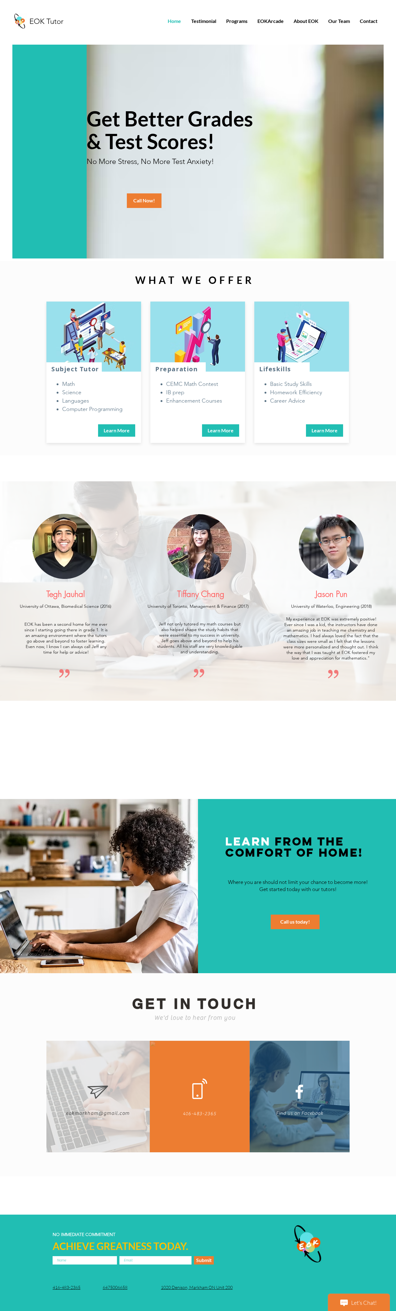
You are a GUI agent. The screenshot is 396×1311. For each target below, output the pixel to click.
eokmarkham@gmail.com (98, 1113)
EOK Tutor (46, 21)
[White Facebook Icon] (299, 1091)
